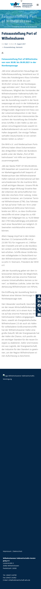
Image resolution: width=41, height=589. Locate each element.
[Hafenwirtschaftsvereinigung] (20, 5)
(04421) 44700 (11, 575)
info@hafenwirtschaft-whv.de (19, 580)
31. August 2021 (20, 44)
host (6, 44)
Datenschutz (17, 551)
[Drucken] (4, 52)
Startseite (7, 26)
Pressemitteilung (9, 47)
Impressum (7, 551)
